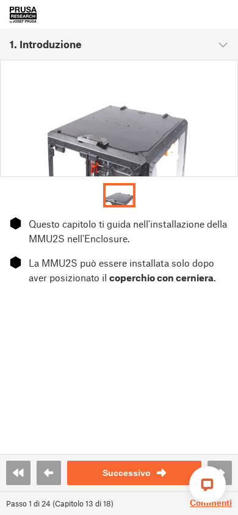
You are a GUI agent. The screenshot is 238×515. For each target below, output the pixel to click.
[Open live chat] (207, 484)
